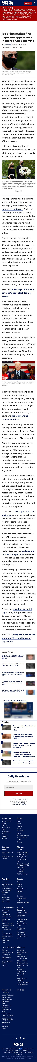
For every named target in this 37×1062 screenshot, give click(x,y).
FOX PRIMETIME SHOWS (7, 962)
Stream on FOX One (6, 991)
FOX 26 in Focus (22, 919)
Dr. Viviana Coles (22, 854)
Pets (18, 862)
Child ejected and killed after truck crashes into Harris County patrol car (13, 674)
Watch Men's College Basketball (7, 1015)
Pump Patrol (6, 899)
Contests (4, 965)
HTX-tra (20, 990)
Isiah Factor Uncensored (5, 911)
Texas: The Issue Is (7, 930)
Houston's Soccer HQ (22, 938)
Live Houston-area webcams (7, 885)
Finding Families (22, 857)
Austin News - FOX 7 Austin (8, 857)
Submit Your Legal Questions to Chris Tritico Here (23, 865)
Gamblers (20, 896)
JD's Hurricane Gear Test (6, 891)
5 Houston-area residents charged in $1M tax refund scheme (23, 737)
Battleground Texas (6, 941)
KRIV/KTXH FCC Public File (22, 979)
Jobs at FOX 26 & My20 (22, 966)
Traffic (4, 895)
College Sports (21, 889)
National (19, 826)
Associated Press (17, 44)
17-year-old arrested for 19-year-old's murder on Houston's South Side (12, 682)
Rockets (19, 886)
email (24, 1038)
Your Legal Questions (20, 871)
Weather (5, 879)
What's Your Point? (8, 923)
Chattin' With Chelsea (6, 920)
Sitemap (19, 842)
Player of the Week (23, 902)
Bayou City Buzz (7, 934)
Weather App (6, 897)
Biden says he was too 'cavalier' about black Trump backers (18, 293)
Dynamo (19, 891)
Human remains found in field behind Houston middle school (24, 728)
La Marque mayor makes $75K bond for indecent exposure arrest (13, 691)
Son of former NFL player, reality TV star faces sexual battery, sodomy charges (13, 656)
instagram (20, 1038)
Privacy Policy (20, 803)
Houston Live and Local (7, 937)
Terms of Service (20, 804)
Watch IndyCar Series (6, 1010)
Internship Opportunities (21, 970)
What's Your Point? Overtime (8, 926)
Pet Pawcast (21, 932)
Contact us (20, 950)
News (24, 44)
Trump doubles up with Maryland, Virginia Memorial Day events (18, 638)
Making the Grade (22, 852)
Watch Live (28, 3)
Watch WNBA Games (6, 1023)
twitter (16, 1038)
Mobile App (20, 973)
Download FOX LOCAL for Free (16, 701)
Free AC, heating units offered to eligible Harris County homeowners (24, 745)
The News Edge (7, 917)
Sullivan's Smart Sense (22, 839)
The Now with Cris (7, 952)
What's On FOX (22, 961)
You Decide (20, 831)
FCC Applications (22, 985)
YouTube (4, 836)
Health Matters (22, 859)
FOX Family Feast (22, 874)
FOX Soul (4, 838)
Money (19, 833)
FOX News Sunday (23, 835)
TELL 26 (4, 825)
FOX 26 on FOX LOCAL (6, 822)
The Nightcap (6, 914)
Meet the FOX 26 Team (22, 953)
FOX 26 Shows (8, 907)
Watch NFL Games (8, 995)
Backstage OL (6, 955)
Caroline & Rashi (22, 913)
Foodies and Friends (21, 929)
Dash (18, 894)
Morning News (20, 848)
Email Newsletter (22, 963)
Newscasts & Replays (6, 828)
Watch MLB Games (5, 1002)
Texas (19, 824)
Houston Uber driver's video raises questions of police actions (12, 664)
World (19, 828)
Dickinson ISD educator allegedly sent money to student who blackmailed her (24, 754)
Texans (19, 884)
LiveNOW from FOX (6, 833)
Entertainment (8, 947)
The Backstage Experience (6, 958)
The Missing (21, 934)
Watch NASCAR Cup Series (6, 1006)
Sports (20, 879)
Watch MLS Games (5, 1027)
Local (18, 821)
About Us (21, 947)
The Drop (5, 950)
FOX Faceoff (21, 921)
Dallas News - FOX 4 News (8, 853)
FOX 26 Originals (21, 908)
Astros (19, 882)
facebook (13, 1038)
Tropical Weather (7, 888)
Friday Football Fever (21, 899)
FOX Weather (6, 902)
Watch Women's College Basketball (7, 1019)
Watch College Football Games (7, 998)
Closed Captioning (23, 982)
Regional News (5, 848)
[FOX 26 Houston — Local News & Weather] (7, 3)
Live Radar (5, 882)
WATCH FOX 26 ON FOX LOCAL (22, 957)
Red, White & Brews (21, 916)
